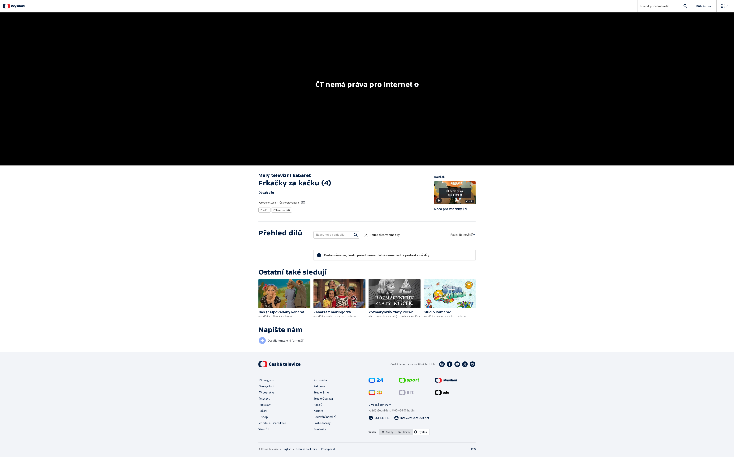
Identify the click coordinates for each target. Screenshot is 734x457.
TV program (266, 380)
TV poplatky (266, 392)
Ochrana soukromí (306, 449)
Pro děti (264, 210)
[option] (387, 432)
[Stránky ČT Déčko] (375, 394)
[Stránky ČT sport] (409, 381)
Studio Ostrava (323, 398)
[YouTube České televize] (457, 364)
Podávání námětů (324, 417)
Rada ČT (318, 404)
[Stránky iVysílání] (446, 381)
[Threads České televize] (472, 364)
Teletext (264, 398)
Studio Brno (321, 392)
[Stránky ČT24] (376, 381)
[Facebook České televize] (450, 364)
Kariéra (318, 411)
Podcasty (264, 404)
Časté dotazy (321, 423)
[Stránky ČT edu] (442, 394)
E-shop (263, 417)
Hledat (685, 6)
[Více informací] (416, 85)
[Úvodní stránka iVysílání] (17, 6)
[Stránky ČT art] (406, 394)
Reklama (319, 386)
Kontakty (319, 429)
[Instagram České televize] (442, 364)
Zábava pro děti (281, 210)
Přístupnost (328, 449)
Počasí (262, 411)
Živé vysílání (266, 386)
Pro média (320, 380)
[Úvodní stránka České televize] (279, 364)
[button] (455, 194)
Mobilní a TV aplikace (272, 423)
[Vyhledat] (356, 235)
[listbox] (404, 432)
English (287, 449)
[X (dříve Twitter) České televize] (465, 364)
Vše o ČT (263, 429)
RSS (473, 449)
